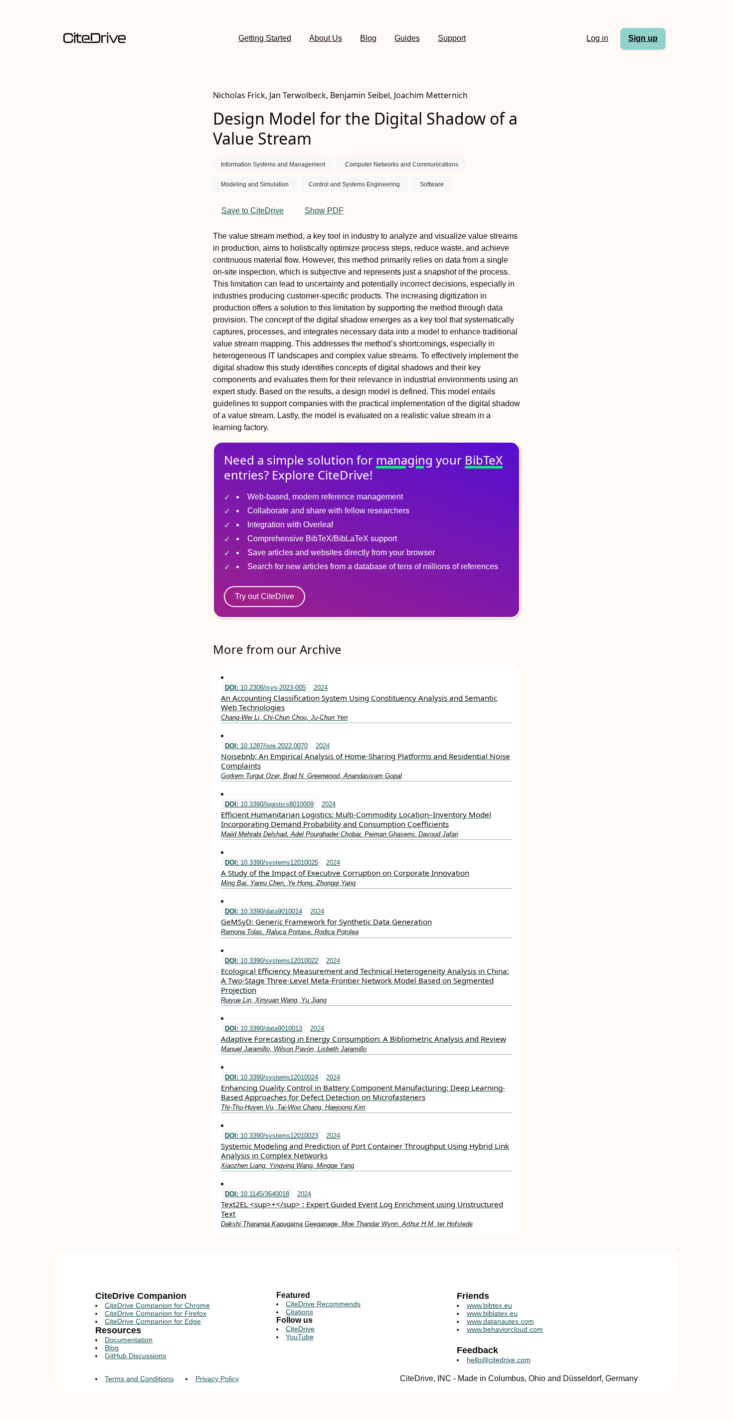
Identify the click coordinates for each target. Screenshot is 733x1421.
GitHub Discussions (135, 1356)
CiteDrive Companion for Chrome (157, 1305)
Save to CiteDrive (252, 210)
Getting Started (264, 38)
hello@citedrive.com (499, 1360)
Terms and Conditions (139, 1379)
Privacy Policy (217, 1379)
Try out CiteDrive (264, 596)
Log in (597, 38)
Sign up (643, 38)
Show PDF (324, 210)
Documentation (129, 1340)
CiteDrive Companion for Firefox (155, 1313)
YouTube (300, 1337)
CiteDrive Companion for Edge (153, 1321)
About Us (325, 38)
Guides (407, 38)
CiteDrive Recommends (323, 1304)
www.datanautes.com (500, 1321)
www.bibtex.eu (489, 1305)
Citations (299, 1312)
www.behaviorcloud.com (505, 1329)
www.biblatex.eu (492, 1313)
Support (452, 38)
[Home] (94, 38)
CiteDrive (300, 1329)
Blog (368, 38)
